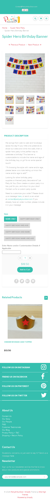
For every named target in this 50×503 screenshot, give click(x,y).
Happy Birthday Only (30, 219)
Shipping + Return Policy (12, 435)
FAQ (4, 424)
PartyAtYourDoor (17, 492)
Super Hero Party (17, 28)
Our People (7, 422)
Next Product (34, 45)
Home (4, 28)
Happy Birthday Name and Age (20, 238)
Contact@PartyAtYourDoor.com (26, 7)
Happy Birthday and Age (17, 225)
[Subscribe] (44, 477)
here (20, 196)
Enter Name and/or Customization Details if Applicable (21, 247)
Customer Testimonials (11, 427)
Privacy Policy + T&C (10, 433)
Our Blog (6, 430)
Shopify (27, 492)
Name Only (11, 219)
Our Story (6, 419)
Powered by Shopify (25, 497)
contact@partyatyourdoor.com (20, 199)
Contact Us (6, 416)
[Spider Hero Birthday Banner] (25, 73)
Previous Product (17, 45)
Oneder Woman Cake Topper (18, 342)
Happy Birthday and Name (18, 232)
